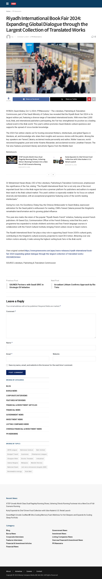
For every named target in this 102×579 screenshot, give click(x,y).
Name (9, 343)
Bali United (40, 450)
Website (56, 354)
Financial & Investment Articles (21, 405)
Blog (8, 386)
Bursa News (11, 391)
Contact (39, 571)
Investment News (14, 419)
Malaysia (24, 463)
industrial (40, 458)
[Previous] (49, 174)
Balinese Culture (26, 450)
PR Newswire (16, 11)
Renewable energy (14, 471)
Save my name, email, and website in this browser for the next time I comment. (41, 365)
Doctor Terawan (27, 458)
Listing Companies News (17, 424)
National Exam (12, 467)
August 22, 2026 (25, 167)
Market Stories (36, 463)
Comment (11, 311)
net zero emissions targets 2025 (34, 467)
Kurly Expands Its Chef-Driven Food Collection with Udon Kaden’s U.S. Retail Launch (78, 159)
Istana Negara (12, 463)
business (24, 454)
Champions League (39, 454)
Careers (29, 571)
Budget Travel (12, 454)
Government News (15, 415)
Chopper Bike (12, 458)
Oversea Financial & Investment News (24, 429)
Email (9, 354)
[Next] (53, 174)
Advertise (18, 571)
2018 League (12, 450)
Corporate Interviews (16, 396)
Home (8, 11)
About (8, 571)
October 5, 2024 (23, 37)
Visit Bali (28, 471)
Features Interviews (16, 400)
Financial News (13, 410)
